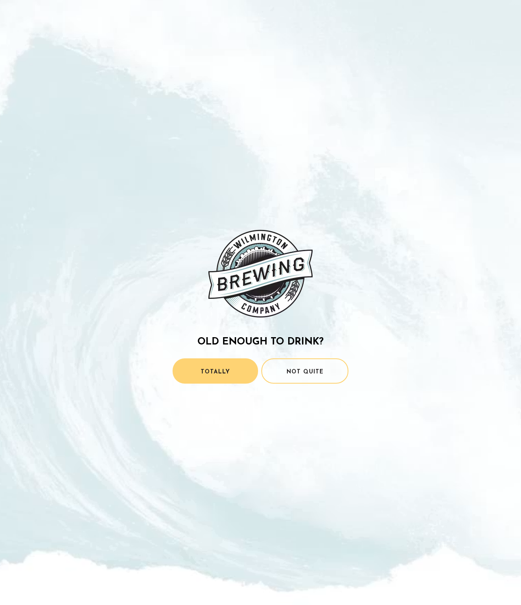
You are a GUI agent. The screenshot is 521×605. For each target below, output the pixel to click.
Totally (215, 372)
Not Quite (305, 372)
